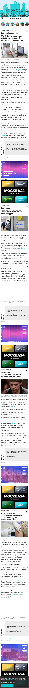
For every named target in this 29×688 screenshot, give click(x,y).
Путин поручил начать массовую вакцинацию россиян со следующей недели (15, 626)
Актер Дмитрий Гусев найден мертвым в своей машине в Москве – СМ (16, 452)
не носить (24, 257)
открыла (3, 135)
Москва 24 (14, 18)
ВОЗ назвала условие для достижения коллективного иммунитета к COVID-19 (16, 314)
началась (16, 589)
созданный (15, 594)
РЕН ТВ (12, 406)
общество (8, 157)
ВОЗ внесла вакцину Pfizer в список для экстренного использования (16, 630)
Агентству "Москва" (17, 69)
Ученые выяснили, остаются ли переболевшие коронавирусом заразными (14, 310)
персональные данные (14, 679)
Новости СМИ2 (4, 179)
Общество (13, 30)
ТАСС (22, 548)
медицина (3, 157)
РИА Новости (22, 249)
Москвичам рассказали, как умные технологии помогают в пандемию (15, 145)
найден (13, 424)
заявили (17, 567)
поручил (17, 271)
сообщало (19, 581)
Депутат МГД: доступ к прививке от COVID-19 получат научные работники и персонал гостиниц (16, 150)
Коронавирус (8, 638)
